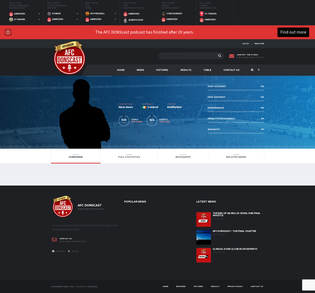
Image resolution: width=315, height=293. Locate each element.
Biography (183, 156)
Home (121, 70)
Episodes (181, 286)
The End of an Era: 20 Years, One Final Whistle (236, 214)
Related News (236, 156)
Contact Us (231, 70)
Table (207, 70)
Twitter (75, 251)
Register (259, 44)
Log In (245, 44)
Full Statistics (129, 156)
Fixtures (162, 70)
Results (185, 70)
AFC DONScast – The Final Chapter (234, 231)
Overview (76, 156)
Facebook (60, 251)
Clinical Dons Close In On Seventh (235, 249)
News (140, 70)
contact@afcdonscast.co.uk (250, 57)
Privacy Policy (235, 286)
